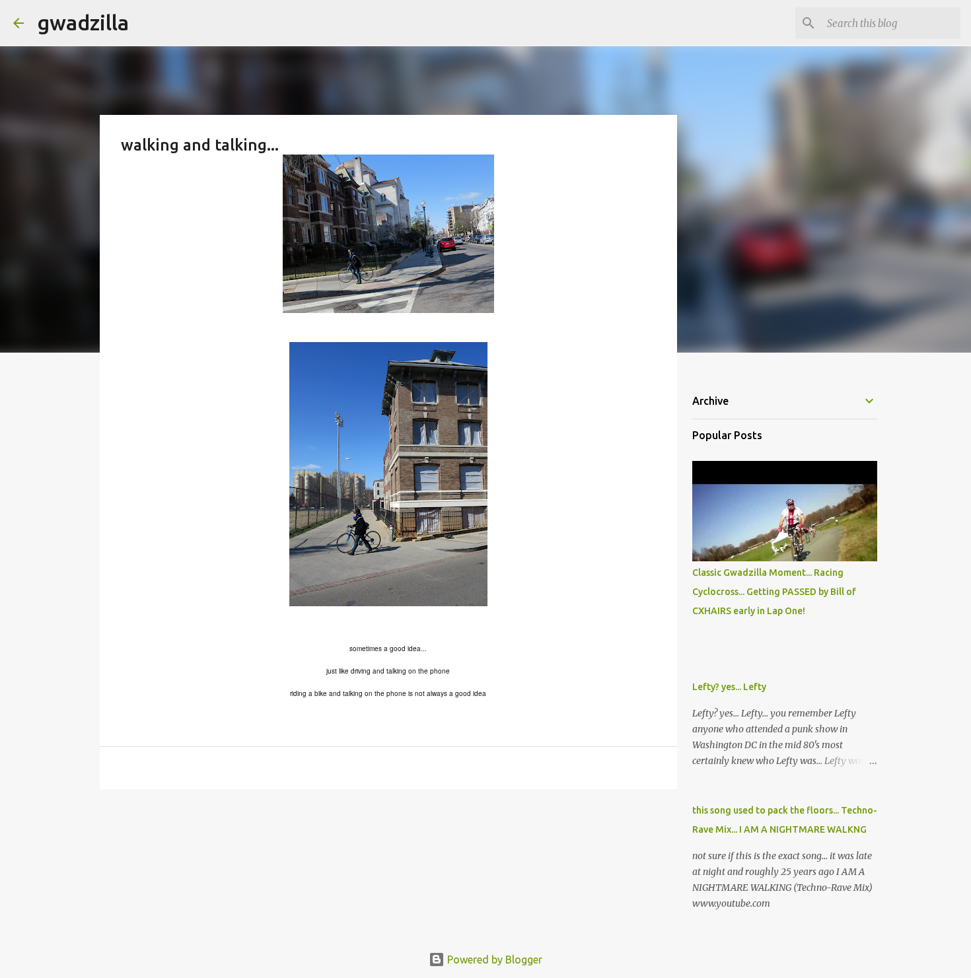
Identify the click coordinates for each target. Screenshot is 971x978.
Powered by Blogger (493, 959)
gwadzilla (83, 22)
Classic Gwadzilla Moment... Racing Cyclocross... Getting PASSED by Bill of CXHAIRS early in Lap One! (774, 591)
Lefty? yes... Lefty (729, 686)
